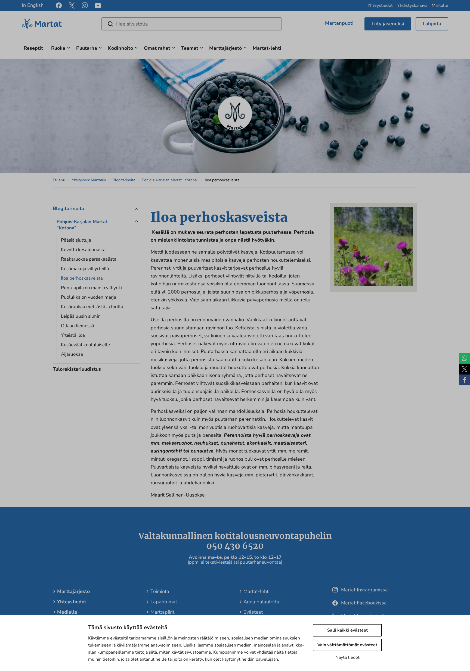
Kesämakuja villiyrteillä (85, 269)
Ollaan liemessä (77, 326)
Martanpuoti (339, 23)
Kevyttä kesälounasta (83, 249)
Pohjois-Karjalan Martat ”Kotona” (170, 180)
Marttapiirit (162, 612)
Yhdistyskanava (412, 5)
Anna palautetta (261, 601)
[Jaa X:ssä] (464, 369)
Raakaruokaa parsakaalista (88, 259)
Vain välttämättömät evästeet (347, 645)
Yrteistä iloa (73, 335)
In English (33, 5)
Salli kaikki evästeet (347, 630)
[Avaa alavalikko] (68, 47)
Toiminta (159, 591)
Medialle (67, 612)
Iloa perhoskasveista (82, 278)
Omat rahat (157, 48)
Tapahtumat (163, 601)
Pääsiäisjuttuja (76, 240)
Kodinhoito (120, 48)
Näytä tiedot (347, 657)
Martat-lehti (267, 48)
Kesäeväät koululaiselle (85, 345)
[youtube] (98, 5)
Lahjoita (432, 23)
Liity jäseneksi (388, 23)
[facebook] (59, 5)
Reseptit (33, 48)
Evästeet (253, 612)
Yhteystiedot (380, 5)
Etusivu (59, 180)
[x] (72, 5)
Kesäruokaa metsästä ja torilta (92, 307)
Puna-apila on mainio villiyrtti (91, 288)
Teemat (189, 48)
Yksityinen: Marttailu (89, 180)
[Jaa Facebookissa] (464, 379)
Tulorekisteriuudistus (77, 369)
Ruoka (58, 48)
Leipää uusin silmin (81, 316)
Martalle (440, 5)
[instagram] (85, 5)
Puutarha (86, 48)
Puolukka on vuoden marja (88, 297)
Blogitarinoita (124, 180)
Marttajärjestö (225, 48)
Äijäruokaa (72, 354)
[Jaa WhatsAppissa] (464, 358)
